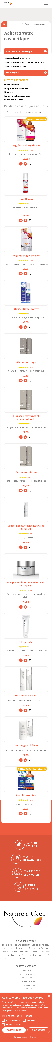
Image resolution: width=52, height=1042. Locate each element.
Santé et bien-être (13, 99)
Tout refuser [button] (38, 1030)
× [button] (49, 996)
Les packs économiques (16, 88)
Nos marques (12, 72)
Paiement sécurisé (27, 981)
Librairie (8, 92)
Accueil (11, 24)
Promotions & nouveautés (17, 95)
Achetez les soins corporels (17, 58)
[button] (25, 164)
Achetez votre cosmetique (18, 51)
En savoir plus (34, 1010)
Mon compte (27, 977)
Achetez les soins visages (16, 66)
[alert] (26, 1017)
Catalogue (27, 988)
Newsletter (27, 970)
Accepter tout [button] (14, 1030)
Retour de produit (27, 973)
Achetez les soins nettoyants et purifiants (24, 62)
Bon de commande (27, 984)
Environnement (11, 84)
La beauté (19, 24)
